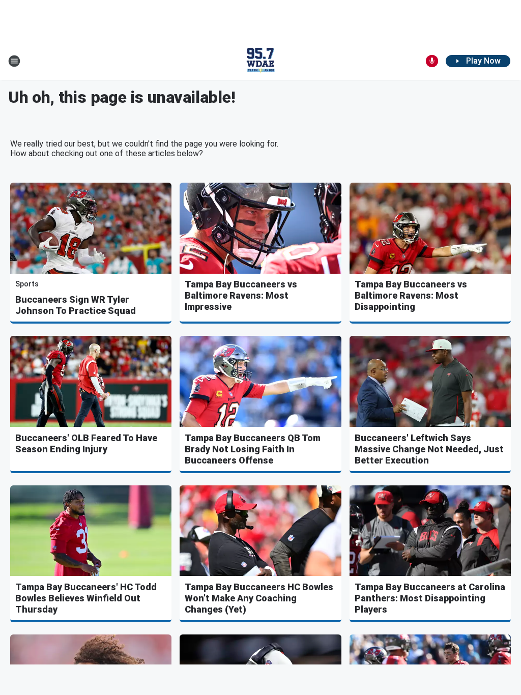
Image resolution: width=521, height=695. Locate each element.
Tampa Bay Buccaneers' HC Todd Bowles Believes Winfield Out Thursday (86, 598)
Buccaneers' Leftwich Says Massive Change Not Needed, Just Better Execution (429, 449)
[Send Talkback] (432, 61)
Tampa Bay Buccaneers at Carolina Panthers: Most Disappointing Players (430, 598)
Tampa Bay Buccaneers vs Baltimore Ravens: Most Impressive (241, 295)
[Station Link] (260, 61)
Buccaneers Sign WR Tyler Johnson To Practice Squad (75, 305)
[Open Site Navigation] (14, 61)
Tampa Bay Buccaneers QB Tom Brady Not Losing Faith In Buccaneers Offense (253, 449)
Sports (27, 284)
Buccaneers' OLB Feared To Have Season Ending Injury (86, 443)
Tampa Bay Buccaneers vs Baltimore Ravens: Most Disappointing (411, 295)
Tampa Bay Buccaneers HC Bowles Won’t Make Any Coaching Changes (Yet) (259, 598)
